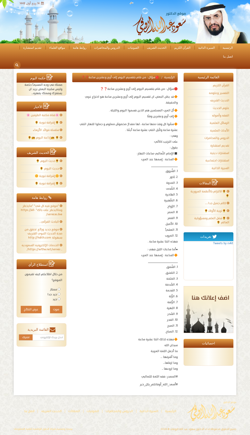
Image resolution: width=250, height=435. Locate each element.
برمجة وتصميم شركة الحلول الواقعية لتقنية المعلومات (43, 429)
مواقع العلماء (57, 47)
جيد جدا (52, 294)
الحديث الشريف (156, 47)
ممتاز (53, 289)
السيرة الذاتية (206, 47)
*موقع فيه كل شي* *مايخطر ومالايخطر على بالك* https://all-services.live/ (41, 210)
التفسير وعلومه (219, 93)
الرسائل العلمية (219, 123)
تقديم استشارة (32, 47)
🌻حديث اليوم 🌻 (48, 161)
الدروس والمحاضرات (107, 47)
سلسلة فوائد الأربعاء (46, 130)
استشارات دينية (219, 153)
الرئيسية (228, 47)
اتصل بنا (228, 56)
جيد (55, 299)
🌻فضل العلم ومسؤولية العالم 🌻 (211, 220)
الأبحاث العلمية (219, 130)
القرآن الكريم (182, 47)
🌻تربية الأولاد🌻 (215, 210)
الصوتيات (133, 47)
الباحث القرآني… (49, 221)
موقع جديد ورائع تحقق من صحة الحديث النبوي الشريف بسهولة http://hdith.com (43, 233)
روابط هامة (79, 47)
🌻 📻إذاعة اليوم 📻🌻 (44, 137)
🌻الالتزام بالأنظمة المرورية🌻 (210, 193)
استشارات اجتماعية (217, 160)
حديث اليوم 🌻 (50, 168)
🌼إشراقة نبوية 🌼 (47, 176)
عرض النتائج (31, 309)
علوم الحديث (221, 108)
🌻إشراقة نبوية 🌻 (47, 122)
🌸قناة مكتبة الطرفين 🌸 (43, 115)
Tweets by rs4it (223, 243)
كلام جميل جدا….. (216, 203)
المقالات (74, 411)
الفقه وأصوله (220, 115)
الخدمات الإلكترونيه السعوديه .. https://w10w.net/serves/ (42, 247)
